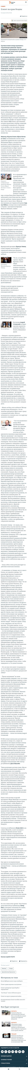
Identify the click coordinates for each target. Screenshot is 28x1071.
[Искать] (19, 1069)
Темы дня (13, 1034)
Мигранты (14, 1011)
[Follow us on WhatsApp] (16, 1051)
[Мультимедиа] (8, 1069)
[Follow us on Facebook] (9, 1051)
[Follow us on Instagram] (5, 1051)
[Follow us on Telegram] (12, 1051)
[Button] (23, 16)
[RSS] (23, 1051)
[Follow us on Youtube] (2, 1051)
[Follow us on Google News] (19, 1051)
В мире (3, 6)
